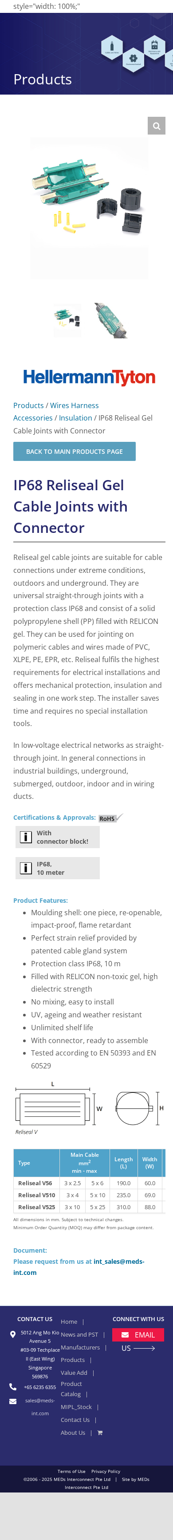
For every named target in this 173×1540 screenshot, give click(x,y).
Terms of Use (72, 1471)
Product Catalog (71, 1389)
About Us (73, 1433)
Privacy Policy (105, 1471)
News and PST (79, 1334)
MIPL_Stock (76, 1407)
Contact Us (75, 1420)
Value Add (74, 1373)
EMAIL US (138, 1341)
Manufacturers (80, 1347)
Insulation (75, 418)
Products (28, 405)
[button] (156, 126)
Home (69, 1322)
